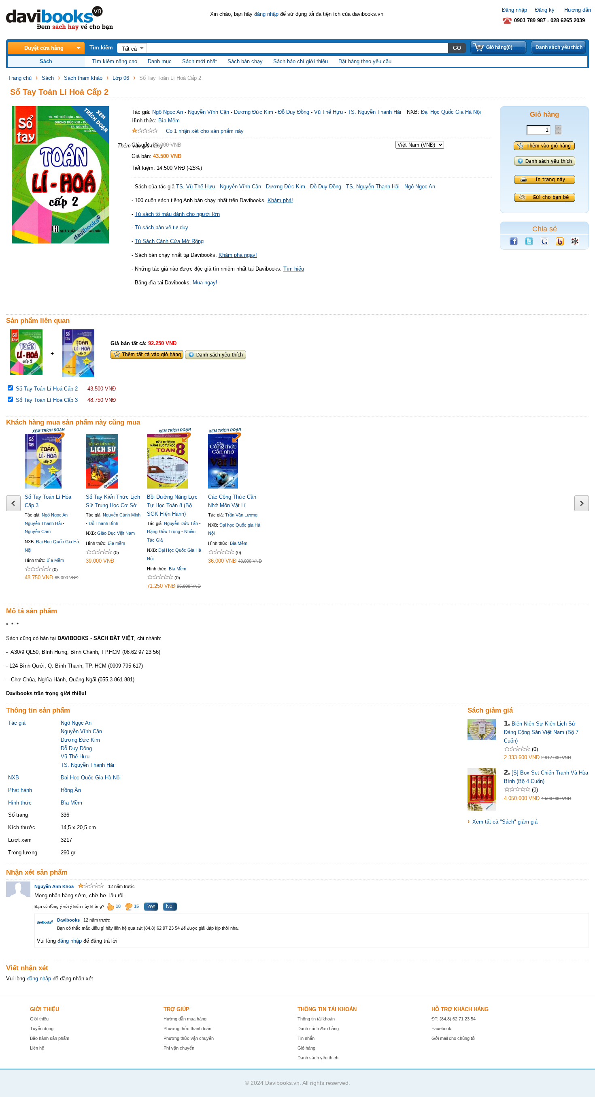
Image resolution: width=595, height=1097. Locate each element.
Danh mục (160, 61)
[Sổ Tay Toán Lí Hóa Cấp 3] (78, 375)
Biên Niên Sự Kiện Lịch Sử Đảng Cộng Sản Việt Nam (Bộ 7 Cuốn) (541, 732)
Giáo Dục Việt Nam (116, 533)
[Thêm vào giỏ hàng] (544, 145)
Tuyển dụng (41, 1028)
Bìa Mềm (169, 120)
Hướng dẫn (577, 10)
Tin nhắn (306, 1038)
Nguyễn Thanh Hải (43, 523)
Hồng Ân (71, 790)
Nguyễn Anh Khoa (54, 886)
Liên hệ (37, 1048)
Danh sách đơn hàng (318, 1028)
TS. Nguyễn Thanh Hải (374, 112)
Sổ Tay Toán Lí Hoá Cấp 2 (47, 389)
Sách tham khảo (83, 78)
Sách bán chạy (245, 61)
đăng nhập (266, 14)
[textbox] (297, 48)
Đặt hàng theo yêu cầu (364, 61)
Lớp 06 (121, 78)
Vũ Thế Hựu (328, 112)
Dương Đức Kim (253, 112)
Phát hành (20, 790)
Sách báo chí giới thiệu (300, 61)
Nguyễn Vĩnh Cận (208, 112)
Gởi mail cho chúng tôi (453, 1038)
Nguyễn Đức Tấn (181, 523)
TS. (195, 187)
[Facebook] (514, 244)
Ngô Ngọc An (167, 112)
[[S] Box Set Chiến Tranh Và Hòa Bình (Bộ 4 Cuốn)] (482, 809)
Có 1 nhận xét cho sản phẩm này (205, 131)
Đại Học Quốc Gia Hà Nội (451, 112)
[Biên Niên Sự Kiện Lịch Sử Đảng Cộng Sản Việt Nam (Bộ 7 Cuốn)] (482, 738)
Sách (48, 78)
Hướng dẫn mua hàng (185, 1018)
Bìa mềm (116, 543)
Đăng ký (545, 10)
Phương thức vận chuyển (189, 1038)
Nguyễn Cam (38, 531)
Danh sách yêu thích (559, 47)
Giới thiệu (39, 1018)
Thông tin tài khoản (316, 1018)
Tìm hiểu (293, 269)
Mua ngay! (205, 283)
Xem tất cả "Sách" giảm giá (505, 822)
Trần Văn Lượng (241, 514)
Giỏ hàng (306, 1048)
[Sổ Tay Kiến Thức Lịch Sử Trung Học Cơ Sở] (102, 487)
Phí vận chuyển (179, 1048)
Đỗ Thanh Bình (103, 523)
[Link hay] (575, 244)
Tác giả (17, 723)
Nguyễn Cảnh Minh (121, 514)
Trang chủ (20, 78)
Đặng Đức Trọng (163, 531)
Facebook (441, 1028)
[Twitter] (529, 244)
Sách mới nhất (199, 61)
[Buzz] (560, 244)
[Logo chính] (59, 29)
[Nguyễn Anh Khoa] (18, 895)
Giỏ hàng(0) (499, 47)
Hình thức (20, 803)
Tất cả (129, 49)
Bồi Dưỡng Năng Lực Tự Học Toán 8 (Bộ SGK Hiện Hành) (172, 505)
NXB (13, 778)
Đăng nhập (514, 10)
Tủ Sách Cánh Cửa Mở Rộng (169, 241)
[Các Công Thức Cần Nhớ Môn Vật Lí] (223, 487)
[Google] (544, 244)
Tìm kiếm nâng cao (114, 61)
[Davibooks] (45, 922)
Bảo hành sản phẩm (49, 1038)
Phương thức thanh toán (187, 1028)
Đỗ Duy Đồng (293, 112)
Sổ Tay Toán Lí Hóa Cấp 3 (47, 400)
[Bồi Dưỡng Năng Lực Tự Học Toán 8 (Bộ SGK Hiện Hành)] (167, 487)
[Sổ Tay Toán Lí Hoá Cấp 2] (26, 373)
